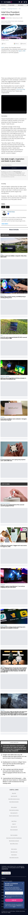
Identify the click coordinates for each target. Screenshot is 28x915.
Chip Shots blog (20, 89)
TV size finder (11, 5)
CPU (20, 8)
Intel (2, 47)
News (3, 18)
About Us (4, 878)
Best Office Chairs (14, 843)
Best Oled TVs (14, 826)
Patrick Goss (9, 18)
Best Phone (14, 821)
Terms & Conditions (12, 905)
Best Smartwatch (14, 829)
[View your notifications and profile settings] (19, 2)
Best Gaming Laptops (14, 810)
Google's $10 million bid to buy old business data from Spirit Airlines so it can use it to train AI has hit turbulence (14, 756)
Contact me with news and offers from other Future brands (14, 897)
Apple (20, 51)
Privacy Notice (18, 172)
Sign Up (14, 900)
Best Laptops (14, 807)
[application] (14, 104)
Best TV (14, 824)
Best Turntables (14, 835)
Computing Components (12, 8)
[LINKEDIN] (8, 214)
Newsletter (24, 43)
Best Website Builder (14, 801)
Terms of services (16, 171)
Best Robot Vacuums (14, 857)
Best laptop (20, 5)
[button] (26, 2)
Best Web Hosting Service (14, 799)
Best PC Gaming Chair (14, 815)
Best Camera (14, 849)
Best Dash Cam (14, 851)
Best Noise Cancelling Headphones (14, 838)
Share (4, 43)
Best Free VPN (14, 796)
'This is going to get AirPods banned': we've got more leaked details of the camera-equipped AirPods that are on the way (14, 772)
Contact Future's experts (7, 881)
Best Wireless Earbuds (14, 840)
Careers (3, 903)
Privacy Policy (18, 905)
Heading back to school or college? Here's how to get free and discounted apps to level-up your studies (14, 763)
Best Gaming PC (14, 813)
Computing (3, 8)
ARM (24, 51)
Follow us (17, 43)
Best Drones (14, 854)
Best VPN (14, 793)
